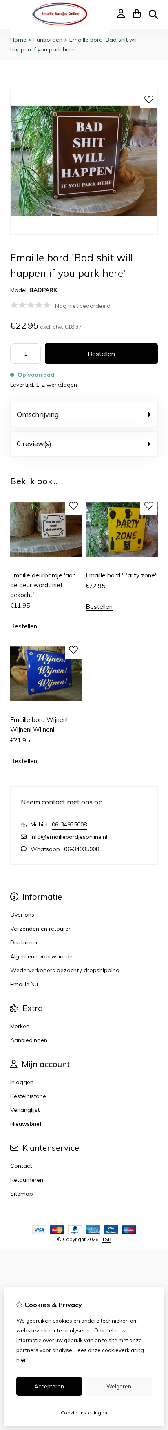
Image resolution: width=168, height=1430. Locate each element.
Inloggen (21, 1082)
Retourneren (26, 1179)
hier (21, 1359)
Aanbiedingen (28, 1040)
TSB (106, 1239)
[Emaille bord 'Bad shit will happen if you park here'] (84, 232)
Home (18, 39)
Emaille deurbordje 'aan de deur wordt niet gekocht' (43, 585)
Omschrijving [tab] (38, 414)
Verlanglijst (25, 1110)
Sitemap (21, 1193)
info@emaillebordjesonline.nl (69, 836)
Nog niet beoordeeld (83, 306)
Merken (19, 1026)
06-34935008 (69, 824)
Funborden (47, 39)
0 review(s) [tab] (34, 443)
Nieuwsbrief (26, 1123)
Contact (21, 1165)
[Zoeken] (153, 14)
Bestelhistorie (28, 1096)
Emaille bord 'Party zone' (121, 575)
